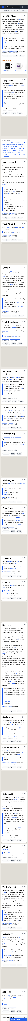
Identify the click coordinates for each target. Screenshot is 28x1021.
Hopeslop (4, 1007)
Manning (20, 827)
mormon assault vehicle (7, 397)
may (5, 636)
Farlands (17, 336)
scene (3, 277)
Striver (3, 706)
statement (18, 437)
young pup (4, 235)
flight (20, 728)
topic (12, 437)
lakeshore (10, 923)
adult (16, 227)
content (11, 85)
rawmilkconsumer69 (12, 1007)
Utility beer (4, 923)
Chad (15, 814)
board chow (4, 213)
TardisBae (9, 593)
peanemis (16, 758)
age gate (4, 109)
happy (18, 520)
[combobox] (13, 7)
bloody (21, 306)
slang (11, 271)
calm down (13, 569)
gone (3, 653)
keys (8, 193)
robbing (22, 444)
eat (13, 175)
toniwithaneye (11, 527)
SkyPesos (4, 737)
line (10, 386)
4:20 (24, 154)
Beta (14, 647)
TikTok (12, 336)
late (23, 227)
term (8, 377)
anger (15, 799)
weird (3, 331)
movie (23, 758)
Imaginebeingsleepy (13, 51)
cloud (19, 524)
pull (8, 853)
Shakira (9, 418)
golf (4, 896)
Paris (24, 728)
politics (11, 681)
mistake (23, 413)
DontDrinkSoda (10, 960)
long (18, 562)
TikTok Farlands (5, 339)
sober (10, 515)
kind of (10, 379)
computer (4, 175)
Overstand (4, 449)
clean (14, 191)
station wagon (16, 377)
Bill (4, 102)
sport (3, 809)
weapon (12, 585)
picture (9, 995)
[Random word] (19, 7)
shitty (4, 850)
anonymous (9, 571)
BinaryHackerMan (12, 213)
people (4, 184)
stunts (16, 853)
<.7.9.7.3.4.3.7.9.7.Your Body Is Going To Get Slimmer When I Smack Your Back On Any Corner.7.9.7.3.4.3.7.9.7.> (13, 150)
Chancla (4, 593)
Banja (9, 109)
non (19, 937)
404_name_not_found (12, 737)
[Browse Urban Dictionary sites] (3, 7)
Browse (13, 10)
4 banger (6, 156)
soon (11, 284)
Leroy (5, 442)
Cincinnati (14, 817)
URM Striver (9, 706)
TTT (5, 690)
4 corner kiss (5, 51)
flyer (10, 722)
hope (6, 955)
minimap (4, 497)
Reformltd (11, 423)
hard (18, 724)
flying (3, 587)
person (8, 227)
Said (7, 331)
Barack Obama (8, 702)
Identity (23, 10)
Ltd (23, 411)
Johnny (9, 955)
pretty (15, 520)
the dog (9, 235)
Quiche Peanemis (5, 762)
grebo (3, 311)
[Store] (22, 7)
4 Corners (19, 152)
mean (19, 288)
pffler (9, 835)
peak (18, 754)
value (12, 724)
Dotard (3, 571)
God (18, 303)
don (17, 732)
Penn (20, 692)
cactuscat (8, 311)
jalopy (3, 856)
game (12, 92)
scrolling (14, 327)
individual (9, 562)
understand (7, 437)
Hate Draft (4, 835)
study (17, 674)
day (5, 892)
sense (15, 563)
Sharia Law (12, 411)
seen (14, 997)
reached (7, 336)
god (13, 46)
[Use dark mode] (25, 7)
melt (5, 42)
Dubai (22, 416)
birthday (18, 94)
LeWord (8, 497)
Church (21, 388)
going (12, 567)
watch (10, 87)
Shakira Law (4, 423)
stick (18, 193)
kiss (20, 19)
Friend (5, 489)
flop (12, 587)
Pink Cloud (4, 527)
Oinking (4, 960)
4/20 (19, 154)
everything (22, 483)
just (10, 232)
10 (6, 1004)
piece (22, 753)
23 (19, 232)
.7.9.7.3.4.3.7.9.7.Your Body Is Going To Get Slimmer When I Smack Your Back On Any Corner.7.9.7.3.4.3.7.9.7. (13, 144)
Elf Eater (10, 449)
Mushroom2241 (14, 762)
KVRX (14, 397)
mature (22, 85)
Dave (10, 911)
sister (5, 444)
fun (9, 676)
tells (13, 483)
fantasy (17, 797)
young (13, 232)
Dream (13, 683)
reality (18, 517)
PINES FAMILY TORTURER (15, 339)
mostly (10, 483)
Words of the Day (5, 10)
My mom (6, 591)
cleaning (6, 914)
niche (7, 751)
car (7, 850)
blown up (22, 567)
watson (7, 856)
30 (18, 920)
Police (4, 937)
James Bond (12, 853)
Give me (6, 758)
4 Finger (14, 154)
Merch (22, 56)
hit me (9, 591)
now (18, 306)
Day (8, 390)
